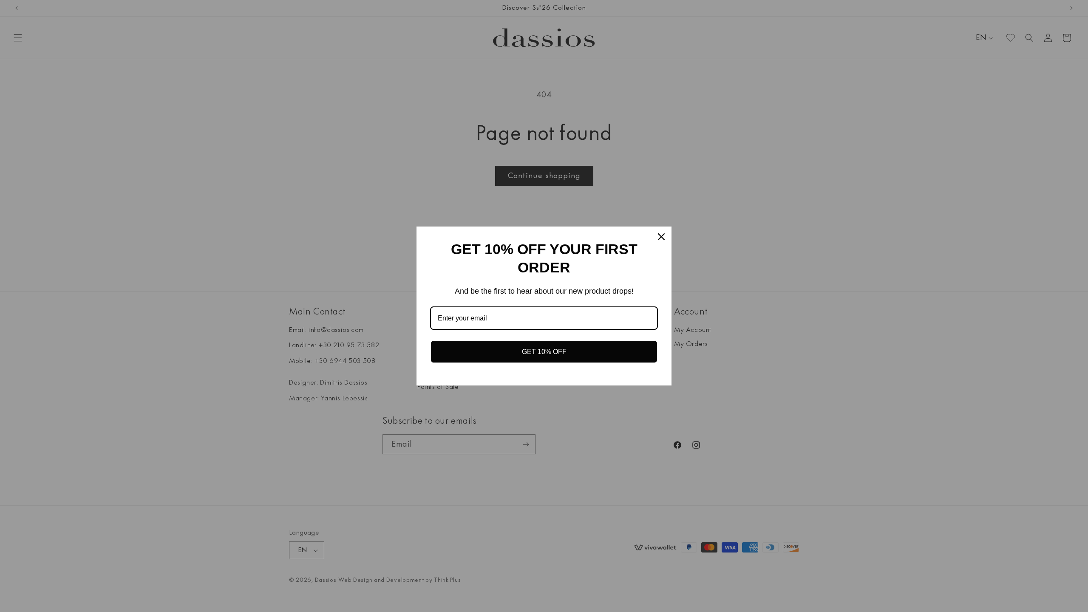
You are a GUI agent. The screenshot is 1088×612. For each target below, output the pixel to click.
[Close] (661, 237)
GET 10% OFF (544, 351)
